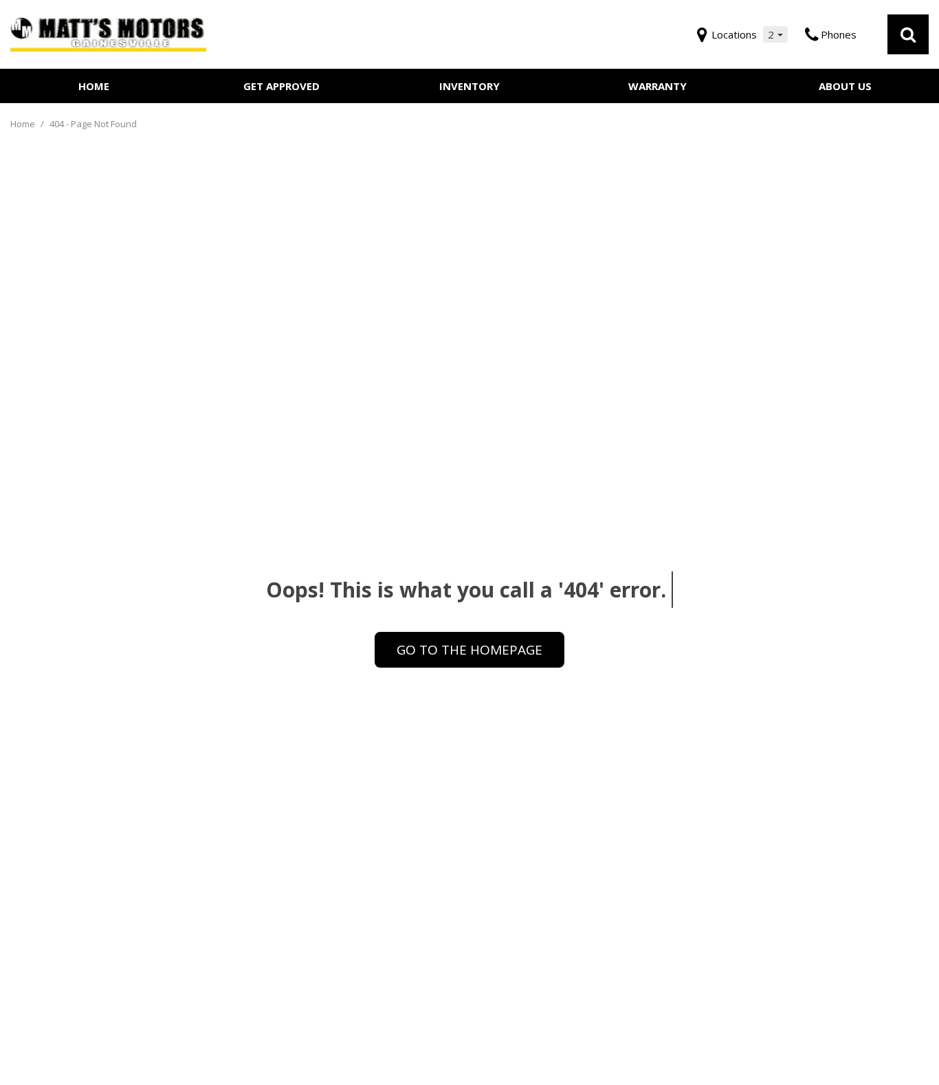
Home (93, 86)
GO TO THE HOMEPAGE (469, 650)
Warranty (657, 86)
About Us (845, 86)
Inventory (469, 86)
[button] (908, 34)
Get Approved (281, 86)
